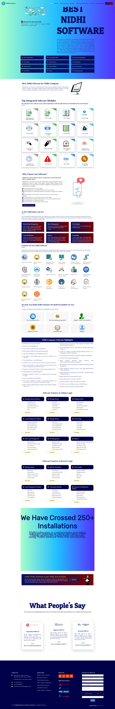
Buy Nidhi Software (100, 3)
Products (92, 3)
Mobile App (72, 3)
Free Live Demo (109, 3)
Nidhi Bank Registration (43, 685)
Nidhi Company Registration (82, 3)
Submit (92, 700)
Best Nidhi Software (42, 677)
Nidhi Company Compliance (44, 690)
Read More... (28, 412)
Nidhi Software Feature (43, 680)
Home (51, 3)
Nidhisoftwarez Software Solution (25, 705)
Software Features (64, 3)
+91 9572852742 (18, 682)
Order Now (74, 579)
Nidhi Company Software (43, 675)
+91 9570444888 (18, 684)
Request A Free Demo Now (29, 205)
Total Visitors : (96, 705)
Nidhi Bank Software (42, 687)
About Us (56, 3)
